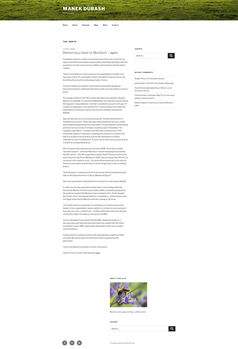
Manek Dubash (84, 8)
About (74, 25)
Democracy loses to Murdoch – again (90, 53)
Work (105, 25)
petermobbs (139, 83)
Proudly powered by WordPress (122, 343)
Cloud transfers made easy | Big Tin (149, 95)
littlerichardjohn (141, 103)
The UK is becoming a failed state (160, 83)
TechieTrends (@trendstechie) (146, 88)
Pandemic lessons (157, 78)
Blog (96, 25)
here (98, 253)
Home (65, 25)
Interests (85, 25)
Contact (115, 25)
